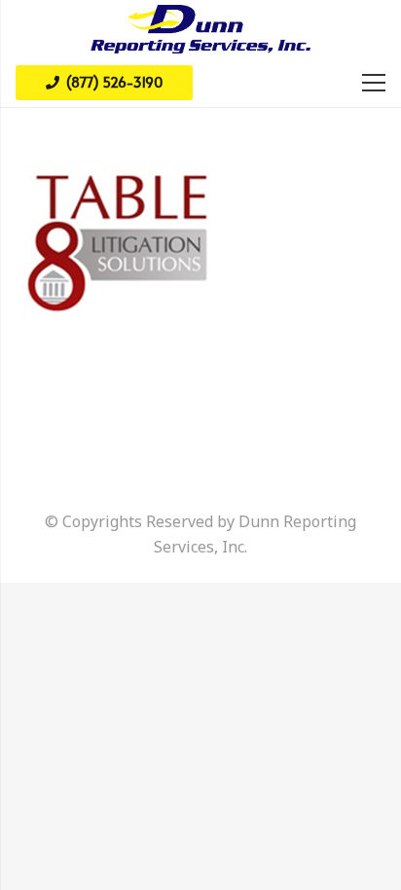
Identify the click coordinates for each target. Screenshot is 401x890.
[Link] (200, 29)
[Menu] (373, 82)
